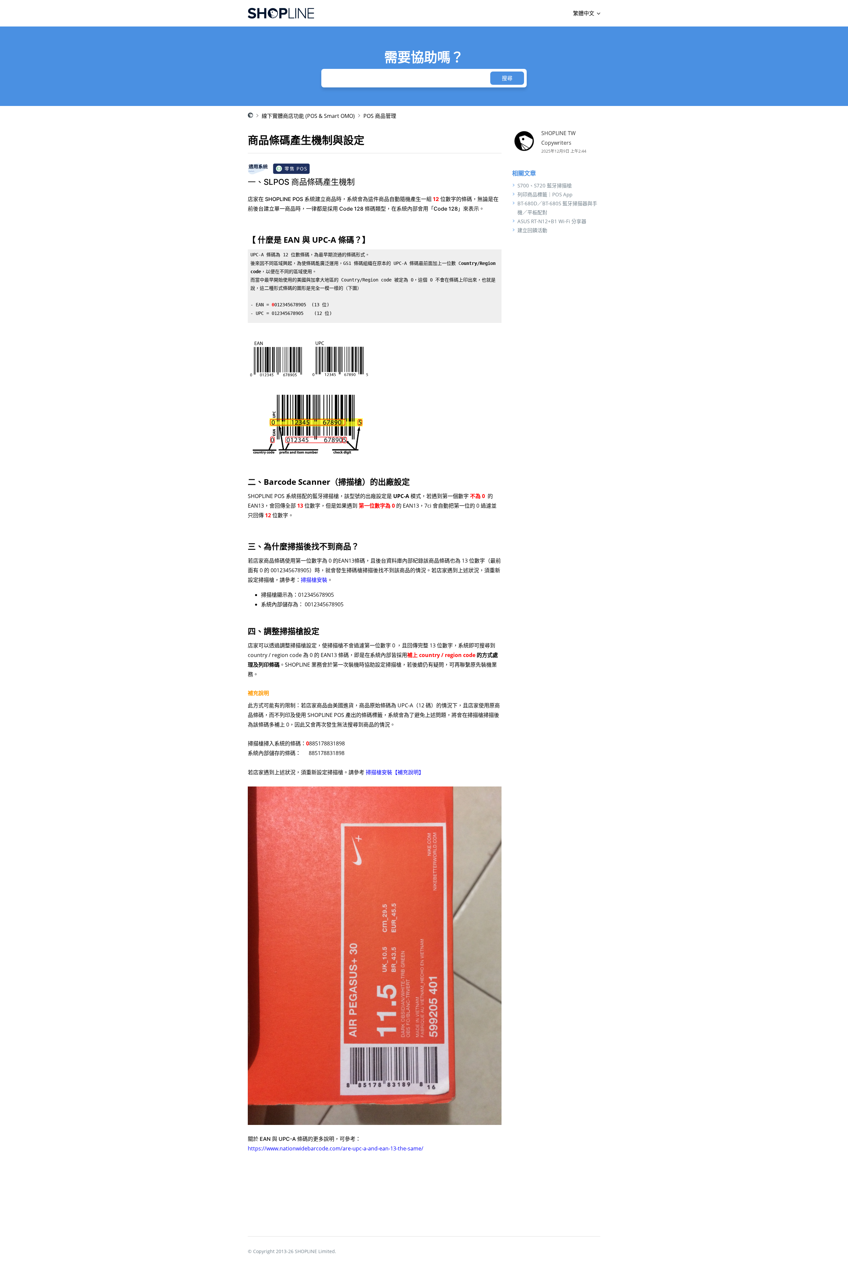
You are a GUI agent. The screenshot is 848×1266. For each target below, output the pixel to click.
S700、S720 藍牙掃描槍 (544, 185)
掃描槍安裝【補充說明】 (395, 772)
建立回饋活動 (532, 230)
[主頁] (281, 13)
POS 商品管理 (379, 116)
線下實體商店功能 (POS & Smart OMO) (308, 116)
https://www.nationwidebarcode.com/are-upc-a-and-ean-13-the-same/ (335, 1148)
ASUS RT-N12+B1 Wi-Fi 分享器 (551, 221)
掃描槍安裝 (314, 579)
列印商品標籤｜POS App (544, 194)
